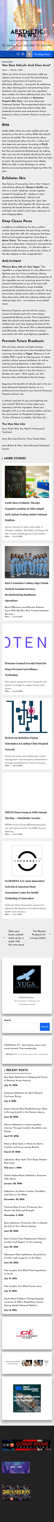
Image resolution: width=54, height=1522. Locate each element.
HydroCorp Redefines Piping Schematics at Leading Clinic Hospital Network (26, 743)
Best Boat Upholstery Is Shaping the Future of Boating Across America (26, 1079)
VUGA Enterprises (26, 998)
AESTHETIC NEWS (27, 34)
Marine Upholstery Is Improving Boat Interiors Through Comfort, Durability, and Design (25, 1128)
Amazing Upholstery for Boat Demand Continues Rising (23, 1095)
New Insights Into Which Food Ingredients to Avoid (25, 1272)
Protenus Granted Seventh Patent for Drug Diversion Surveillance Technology (26, 669)
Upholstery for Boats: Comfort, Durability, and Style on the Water (25, 1193)
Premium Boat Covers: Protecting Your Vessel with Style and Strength (23, 1209)
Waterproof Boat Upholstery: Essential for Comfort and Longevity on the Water (25, 1256)
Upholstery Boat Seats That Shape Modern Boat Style (25, 1161)
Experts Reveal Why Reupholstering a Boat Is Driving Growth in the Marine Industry (25, 1110)
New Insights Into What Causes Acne (22, 1286)
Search (7, 1020)
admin (4, 70)
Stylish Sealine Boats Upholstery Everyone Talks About (25, 1177)
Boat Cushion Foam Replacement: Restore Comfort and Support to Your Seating (25, 1240)
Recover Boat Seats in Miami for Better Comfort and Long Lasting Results (23, 1145)
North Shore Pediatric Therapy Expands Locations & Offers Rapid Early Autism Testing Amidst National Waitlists (24, 1302)
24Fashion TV (11, 1054)
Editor (7, 536)
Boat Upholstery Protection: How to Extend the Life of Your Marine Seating (25, 1224)
